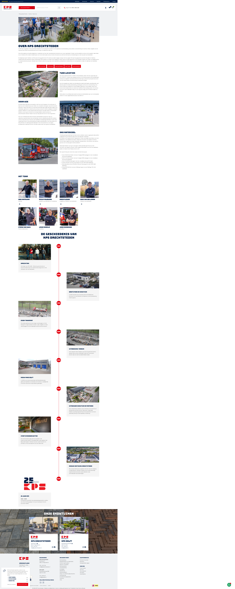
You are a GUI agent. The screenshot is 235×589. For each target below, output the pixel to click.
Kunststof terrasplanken (65, 576)
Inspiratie (98, 1)
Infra (61, 579)
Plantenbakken (63, 572)
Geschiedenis (83, 574)
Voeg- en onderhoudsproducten (67, 573)
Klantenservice (106, 1)
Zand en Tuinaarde (64, 564)
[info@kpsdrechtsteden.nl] (19, 204)
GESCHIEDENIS (76, 66)
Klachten (82, 561)
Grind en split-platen (64, 563)
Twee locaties (83, 568)
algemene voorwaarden (34, 585)
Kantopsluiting (63, 566)
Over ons (92, 1)
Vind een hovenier (84, 560)
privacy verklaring (43, 585)
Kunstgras (62, 569)
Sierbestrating (63, 560)
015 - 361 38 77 (65, 546)
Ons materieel (83, 571)
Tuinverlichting (63, 567)
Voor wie (82, 569)
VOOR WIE (50, 66)
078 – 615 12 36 (75, 7)
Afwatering (62, 570)
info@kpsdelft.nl (65, 547)
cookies (49, 585)
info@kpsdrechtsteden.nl (36, 547)
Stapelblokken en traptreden (66, 561)
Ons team (82, 572)
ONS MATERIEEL (59, 66)
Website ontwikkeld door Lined (50, 588)
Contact (114, 1)
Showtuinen (84, 1)
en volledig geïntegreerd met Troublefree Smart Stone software (71, 588)
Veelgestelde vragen (84, 563)
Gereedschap (63, 575)
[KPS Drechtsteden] (8, 7)
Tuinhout (62, 578)
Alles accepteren (22, 584)
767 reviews (11, 1)
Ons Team (67, 66)
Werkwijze (77, 1)
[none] (59, 7)
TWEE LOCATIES (41, 66)
